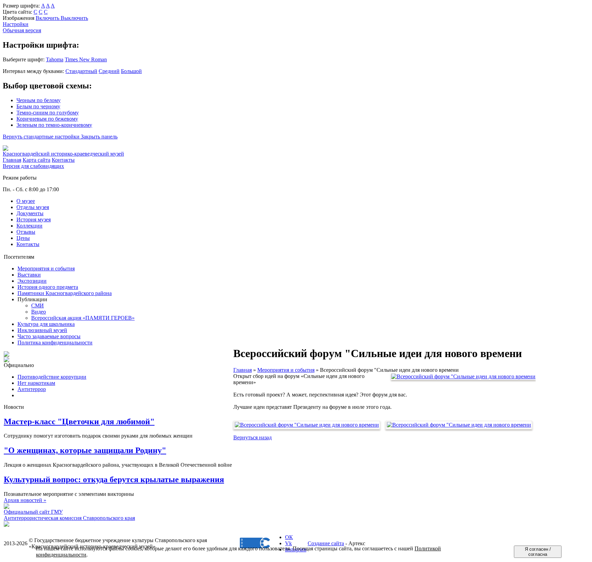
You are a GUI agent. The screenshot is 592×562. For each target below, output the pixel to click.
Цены (23, 238)
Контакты (27, 244)
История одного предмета (47, 287)
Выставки (29, 275)
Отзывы (25, 232)
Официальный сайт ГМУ (33, 512)
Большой (131, 71)
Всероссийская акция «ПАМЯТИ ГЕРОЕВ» (83, 318)
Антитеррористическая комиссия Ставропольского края (69, 518)
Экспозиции (32, 281)
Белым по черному (38, 106)
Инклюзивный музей (42, 330)
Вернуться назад (252, 437)
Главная (242, 370)
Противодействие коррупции (51, 377)
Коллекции (29, 226)
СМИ (37, 305)
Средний (109, 71)
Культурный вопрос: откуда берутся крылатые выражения (114, 479)
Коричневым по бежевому (47, 119)
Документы (30, 213)
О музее (25, 201)
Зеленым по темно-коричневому (54, 125)
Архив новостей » (25, 500)
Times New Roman (86, 59)
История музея (33, 219)
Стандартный (81, 71)
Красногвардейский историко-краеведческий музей (63, 154)
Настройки (15, 24)
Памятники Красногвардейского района (64, 293)
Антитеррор (31, 389)
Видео (38, 312)
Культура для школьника (46, 324)
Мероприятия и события (46, 268)
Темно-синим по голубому (47, 112)
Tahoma (54, 59)
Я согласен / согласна (538, 552)
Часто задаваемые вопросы (49, 336)
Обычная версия (22, 30)
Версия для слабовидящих (33, 166)
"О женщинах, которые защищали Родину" (85, 450)
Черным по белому (38, 100)
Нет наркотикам (36, 383)
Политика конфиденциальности (54, 342)
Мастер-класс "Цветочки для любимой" (79, 421)
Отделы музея (32, 207)
